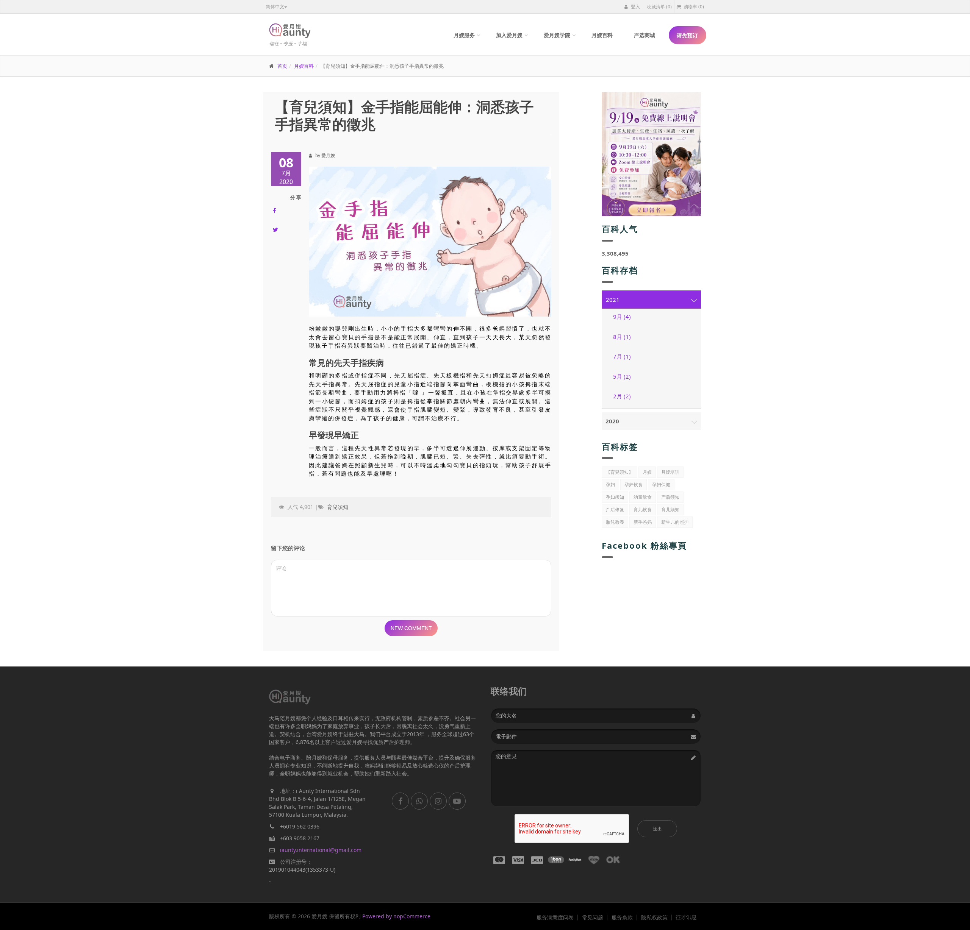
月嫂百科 (602, 35)
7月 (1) (622, 356)
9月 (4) (622, 316)
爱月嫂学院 (557, 35)
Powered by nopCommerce (396, 916)
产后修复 (615, 509)
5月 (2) (622, 376)
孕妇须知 (615, 497)
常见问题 (592, 917)
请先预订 (687, 35)
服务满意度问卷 (555, 917)
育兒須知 (337, 506)
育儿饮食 (643, 509)
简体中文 (275, 6)
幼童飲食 (643, 497)
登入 (635, 6)
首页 (282, 65)
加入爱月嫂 (509, 35)
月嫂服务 (464, 35)
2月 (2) (622, 396)
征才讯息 (686, 917)
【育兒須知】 (619, 472)
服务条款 (622, 917)
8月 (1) (622, 336)
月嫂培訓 (670, 472)
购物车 (693, 6)
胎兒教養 (615, 522)
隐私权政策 (654, 917)
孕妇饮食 (633, 484)
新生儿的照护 (674, 522)
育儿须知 (670, 509)
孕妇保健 (661, 484)
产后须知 (670, 497)
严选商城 (644, 35)
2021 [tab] (613, 299)
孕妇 (610, 484)
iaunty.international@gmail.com (320, 850)
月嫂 (647, 472)
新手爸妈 (643, 522)
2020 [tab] (612, 421)
